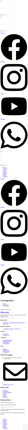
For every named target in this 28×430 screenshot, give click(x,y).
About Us (5, 168)
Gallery (4, 174)
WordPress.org (6, 352)
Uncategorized (6, 343)
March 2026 (5, 333)
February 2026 (6, 335)
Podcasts (5, 173)
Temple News (6, 342)
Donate (4, 175)
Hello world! (5, 312)
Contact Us (5, 176)
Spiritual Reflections (7, 341)
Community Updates (7, 340)
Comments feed (6, 350)
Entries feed (5, 349)
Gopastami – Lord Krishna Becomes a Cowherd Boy (14, 322)
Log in (4, 348)
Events (4, 170)
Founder (5, 169)
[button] (1, 416)
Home (4, 167)
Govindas (5, 172)
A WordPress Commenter (8, 328)
